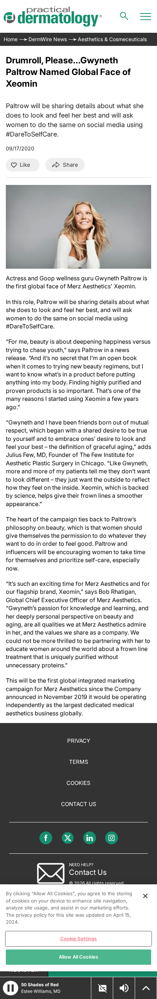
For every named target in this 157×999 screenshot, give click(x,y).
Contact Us (78, 804)
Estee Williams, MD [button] (41, 991)
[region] (78, 927)
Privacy (78, 740)
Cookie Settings (78, 938)
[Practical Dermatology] (53, 17)
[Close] (145, 896)
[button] (10, 988)
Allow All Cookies (78, 957)
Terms (78, 761)
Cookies (78, 782)
